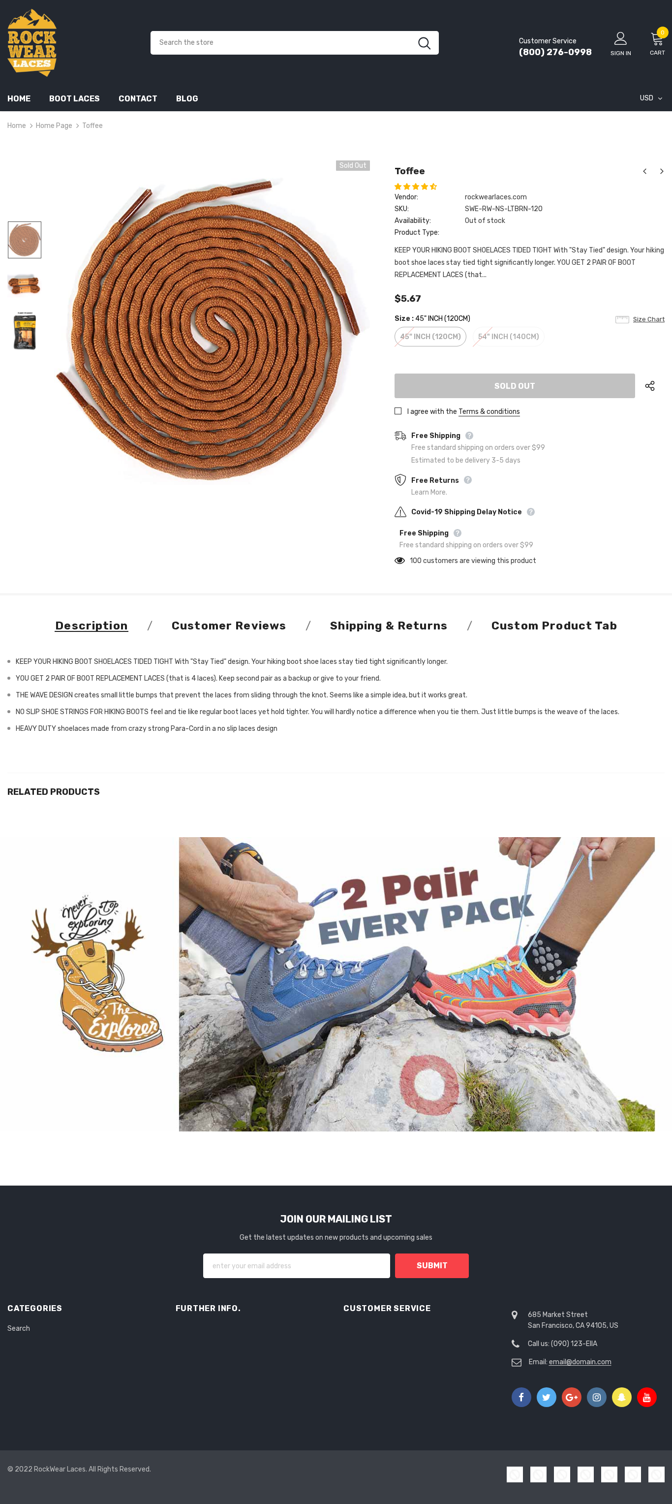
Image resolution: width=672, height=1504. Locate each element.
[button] (416, 187)
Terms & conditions (489, 411)
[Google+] (571, 1397)
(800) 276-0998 (555, 52)
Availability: (413, 221)
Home (16, 126)
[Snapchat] (622, 1397)
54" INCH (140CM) (508, 337)
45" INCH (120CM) (430, 337)
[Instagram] (597, 1397)
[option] (212, 331)
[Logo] (71, 43)
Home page (54, 126)
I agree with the (432, 411)
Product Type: (417, 232)
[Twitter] (546, 1397)
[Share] (655, 386)
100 (416, 561)
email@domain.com (580, 1362)
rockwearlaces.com (496, 197)
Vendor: (406, 197)
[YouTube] (647, 1397)
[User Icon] (620, 38)
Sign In (621, 53)
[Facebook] (521, 1397)
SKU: (402, 209)
